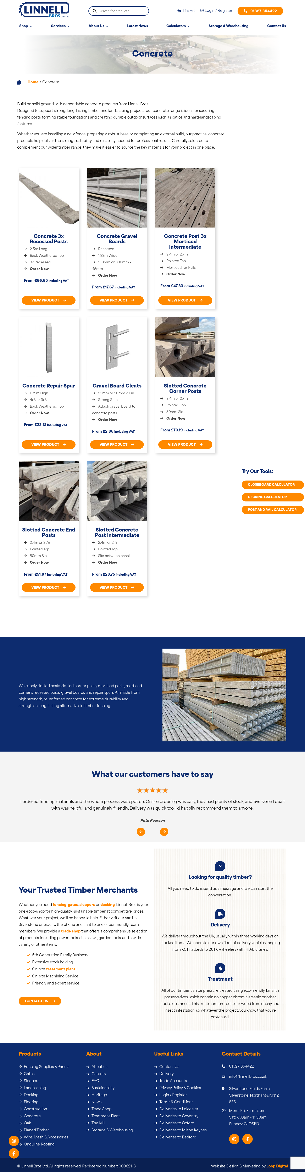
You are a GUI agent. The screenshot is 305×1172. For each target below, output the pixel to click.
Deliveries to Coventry (178, 1116)
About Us (96, 26)
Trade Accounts (173, 1081)
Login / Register (173, 1095)
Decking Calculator (267, 497)
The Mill (98, 1123)
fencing (59, 905)
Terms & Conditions (176, 1102)
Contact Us (276, 26)
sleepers (87, 905)
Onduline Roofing (39, 1144)
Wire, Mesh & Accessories (46, 1137)
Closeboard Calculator (271, 485)
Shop (23, 26)
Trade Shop (101, 1109)
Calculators (176, 26)
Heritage (99, 1095)
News (96, 1102)
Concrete (32, 1116)
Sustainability (103, 1088)
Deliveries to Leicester (178, 1109)
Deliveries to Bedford (177, 1137)
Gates (29, 1074)
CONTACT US (37, 1001)
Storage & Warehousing (229, 26)
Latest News (137, 26)
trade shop (71, 931)
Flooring (31, 1102)
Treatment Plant (106, 1116)
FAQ (95, 1081)
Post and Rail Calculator (272, 510)
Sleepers (31, 1081)
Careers (99, 1074)
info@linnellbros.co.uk (248, 1077)
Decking (31, 1095)
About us (99, 1067)
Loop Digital (277, 1166)
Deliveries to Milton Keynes (183, 1130)
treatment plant (60, 969)
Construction (35, 1109)
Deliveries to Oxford (176, 1123)
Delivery (166, 1074)
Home (33, 82)
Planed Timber (36, 1130)
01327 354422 (263, 11)
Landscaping (35, 1088)
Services (58, 26)
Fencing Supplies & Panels (46, 1067)
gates (73, 905)
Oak (27, 1123)
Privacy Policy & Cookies (180, 1088)
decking (107, 905)
